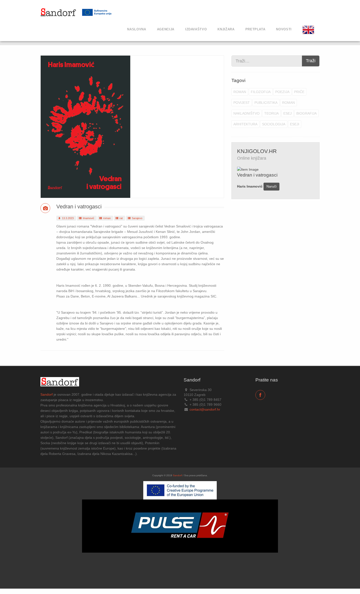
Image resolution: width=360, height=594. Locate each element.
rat (121, 218)
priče (299, 92)
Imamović (88, 218)
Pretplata (255, 29)
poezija (282, 92)
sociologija (273, 124)
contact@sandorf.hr (205, 409)
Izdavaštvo (196, 29)
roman (106, 218)
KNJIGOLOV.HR (257, 151)
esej (287, 113)
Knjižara (225, 29)
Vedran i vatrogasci (79, 206)
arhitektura (245, 124)
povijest (241, 103)
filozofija (261, 92)
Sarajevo (136, 218)
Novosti (284, 29)
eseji (294, 124)
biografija (306, 113)
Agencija (165, 29)
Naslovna (136, 29)
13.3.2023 (67, 218)
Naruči (271, 186)
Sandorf (46, 394)
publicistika (265, 103)
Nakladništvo (246, 113)
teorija (271, 113)
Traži (310, 60)
